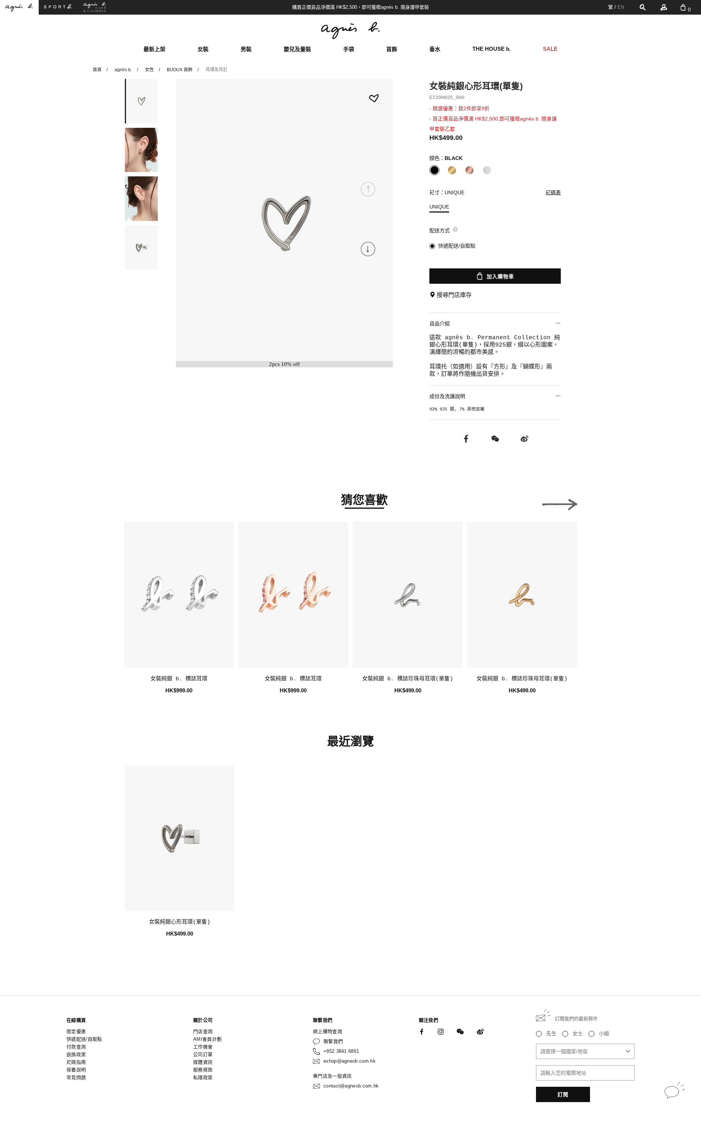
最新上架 (154, 49)
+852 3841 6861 (341, 1051)
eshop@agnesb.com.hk (349, 1061)
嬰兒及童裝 (297, 49)
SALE (550, 49)
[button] (368, 249)
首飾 (391, 49)
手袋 (348, 49)
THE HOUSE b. (491, 49)
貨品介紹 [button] (439, 323)
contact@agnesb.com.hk (351, 1086)
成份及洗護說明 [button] (447, 396)
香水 (434, 49)
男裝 (246, 49)
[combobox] (585, 1051)
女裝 (203, 49)
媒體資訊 (202, 1062)
